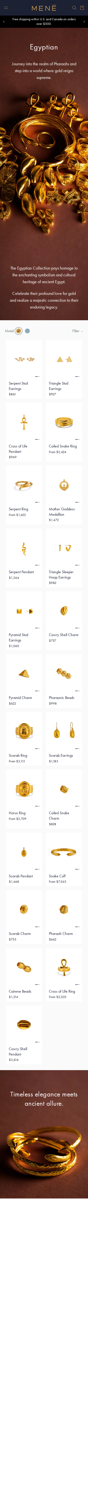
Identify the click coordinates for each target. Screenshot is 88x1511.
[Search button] (74, 8)
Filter (75, 331)
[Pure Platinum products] (27, 331)
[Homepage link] (44, 8)
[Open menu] (6, 8)
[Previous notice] (4, 22)
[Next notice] (84, 22)
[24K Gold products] (18, 331)
